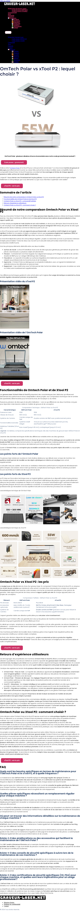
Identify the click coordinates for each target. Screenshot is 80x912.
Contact (11, 17)
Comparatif (12, 13)
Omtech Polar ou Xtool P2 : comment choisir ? (20, 205)
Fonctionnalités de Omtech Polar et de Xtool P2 (20, 199)
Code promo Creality (19, 11)
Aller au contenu (5, 1)
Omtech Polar (15, 168)
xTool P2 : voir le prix (12, 186)
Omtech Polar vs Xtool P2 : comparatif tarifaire (20, 201)
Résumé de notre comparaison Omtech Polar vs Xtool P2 (24, 197)
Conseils (11, 15)
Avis (9, 14)
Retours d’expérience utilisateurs (15, 203)
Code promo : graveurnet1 (14, 162)
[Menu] (8, 32)
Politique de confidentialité (12, 904)
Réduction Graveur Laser (17, 9)
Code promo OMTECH (20, 10)
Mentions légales (9, 902)
